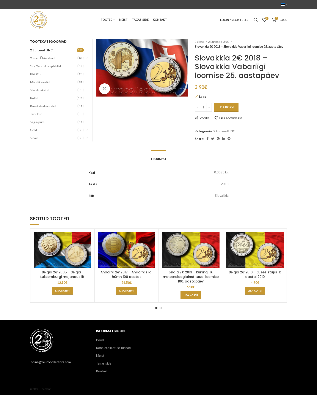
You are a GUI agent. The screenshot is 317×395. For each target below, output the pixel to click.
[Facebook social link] (207, 138)
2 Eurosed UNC (219, 41)
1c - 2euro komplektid (45, 66)
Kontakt (102, 371)
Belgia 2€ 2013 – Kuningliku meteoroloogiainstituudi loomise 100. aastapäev (191, 277)
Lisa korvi (226, 107)
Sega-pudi (37, 122)
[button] (62, 291)
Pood (100, 340)
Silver (34, 138)
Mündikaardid (40, 82)
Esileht (200, 41)
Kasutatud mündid (43, 106)
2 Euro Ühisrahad (42, 58)
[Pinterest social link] (218, 138)
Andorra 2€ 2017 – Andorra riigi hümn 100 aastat (126, 274)
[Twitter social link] (212, 138)
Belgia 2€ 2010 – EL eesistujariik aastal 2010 (255, 274)
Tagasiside (103, 363)
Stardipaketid (39, 90)
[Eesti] (284, 4)
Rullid (34, 98)
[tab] (158, 156)
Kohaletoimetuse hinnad (113, 348)
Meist (100, 355)
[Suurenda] (104, 88)
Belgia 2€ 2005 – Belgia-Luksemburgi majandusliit (62, 274)
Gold (33, 130)
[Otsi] (255, 20)
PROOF (35, 74)
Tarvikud (36, 114)
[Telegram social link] (229, 138)
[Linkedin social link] (223, 138)
